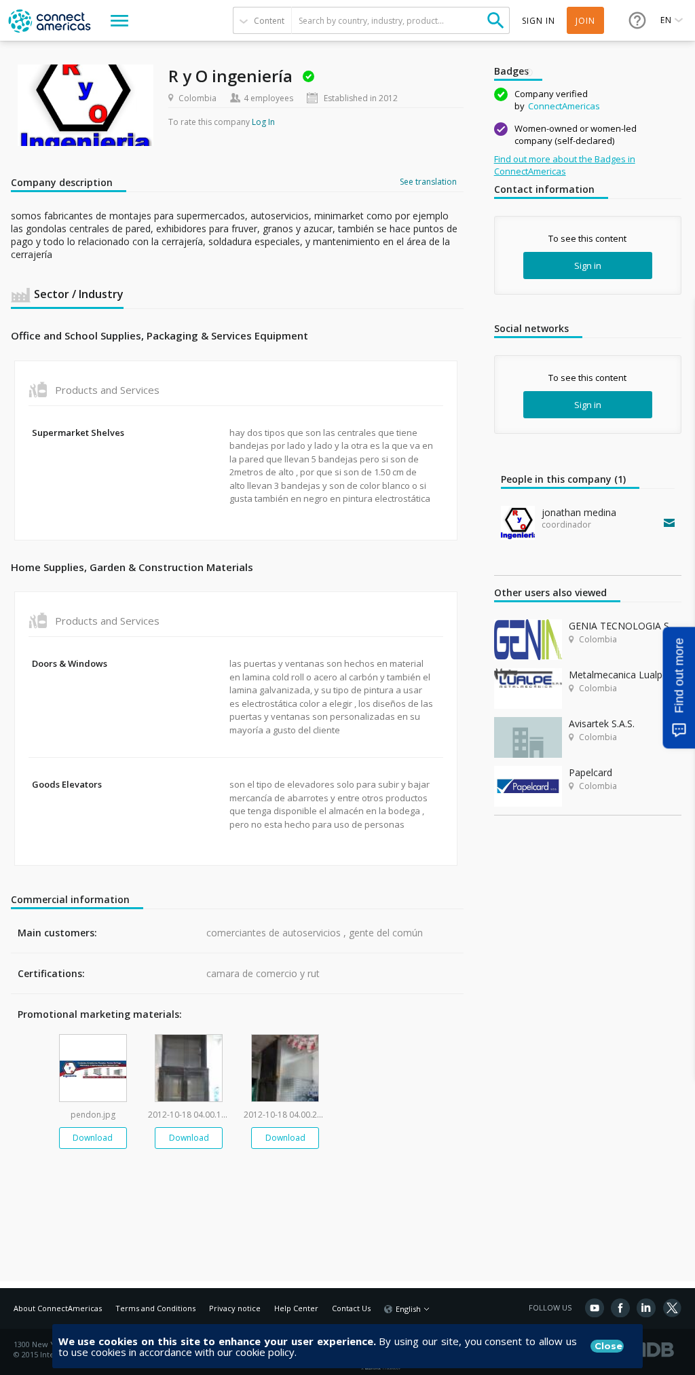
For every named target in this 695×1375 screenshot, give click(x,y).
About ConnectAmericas (58, 1308)
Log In (263, 122)
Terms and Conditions (155, 1308)
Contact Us (351, 1308)
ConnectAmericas (564, 106)
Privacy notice (235, 1308)
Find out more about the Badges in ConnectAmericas (564, 165)
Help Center (296, 1308)
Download (93, 1137)
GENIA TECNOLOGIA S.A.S (625, 625)
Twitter (671, 1307)
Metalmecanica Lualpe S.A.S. (625, 674)
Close (608, 1345)
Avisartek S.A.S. (602, 723)
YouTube (594, 1307)
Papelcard (590, 772)
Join (585, 20)
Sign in (587, 265)
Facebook (620, 1307)
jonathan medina (579, 512)
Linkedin (646, 1307)
